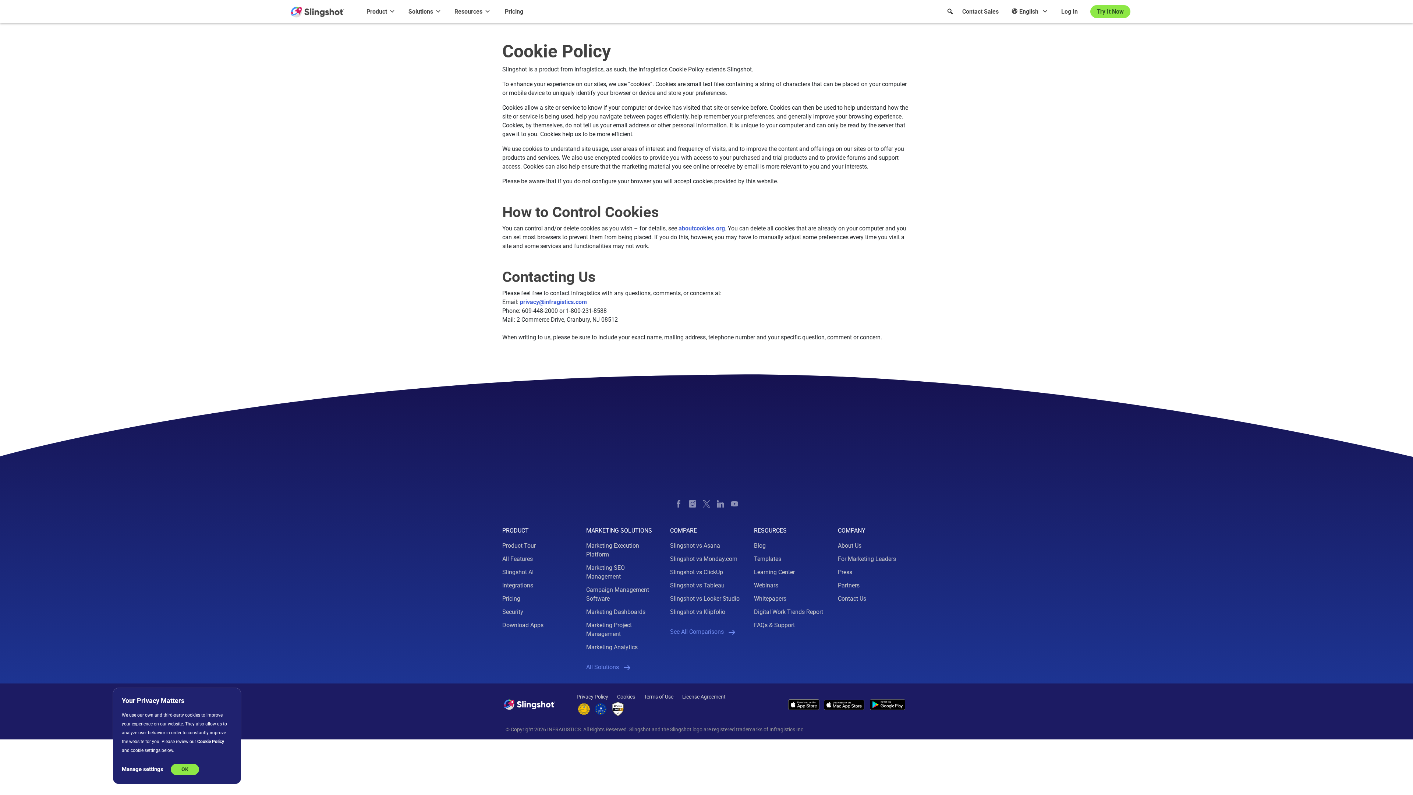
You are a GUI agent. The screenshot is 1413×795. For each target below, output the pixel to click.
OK (184, 769)
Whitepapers (770, 598)
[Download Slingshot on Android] (887, 705)
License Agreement (704, 697)
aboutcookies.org (702, 228)
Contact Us (852, 598)
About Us (849, 545)
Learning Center (774, 572)
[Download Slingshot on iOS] (803, 704)
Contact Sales (980, 11)
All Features (517, 558)
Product (376, 11)
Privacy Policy (592, 697)
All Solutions (602, 667)
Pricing (514, 11)
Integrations (517, 585)
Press (845, 572)
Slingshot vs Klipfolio (697, 611)
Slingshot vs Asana (695, 545)
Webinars (766, 585)
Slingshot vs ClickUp (696, 572)
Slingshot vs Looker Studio (705, 598)
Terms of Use (658, 697)
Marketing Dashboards (615, 611)
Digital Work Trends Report (788, 611)
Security (512, 611)
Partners (849, 585)
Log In (1069, 11)
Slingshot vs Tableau (697, 585)
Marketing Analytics (612, 647)
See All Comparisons (697, 631)
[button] (950, 11)
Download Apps (522, 625)
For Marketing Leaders (867, 558)
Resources (468, 11)
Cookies (626, 697)
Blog (760, 545)
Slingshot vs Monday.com (703, 558)
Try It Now (1110, 11)
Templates (767, 558)
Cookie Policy (210, 741)
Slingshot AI (518, 572)
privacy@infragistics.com (553, 301)
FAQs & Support (774, 625)
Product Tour (519, 545)
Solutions (420, 11)
